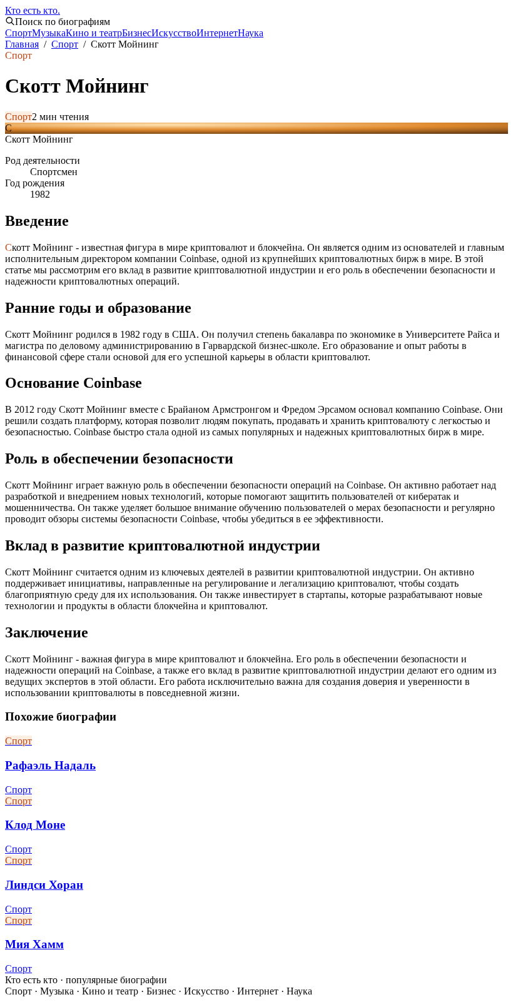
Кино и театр (94, 33)
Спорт (18, 33)
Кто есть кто (32, 10)
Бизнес (136, 33)
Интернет (217, 33)
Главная (22, 44)
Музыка (49, 33)
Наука (250, 33)
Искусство (173, 33)
